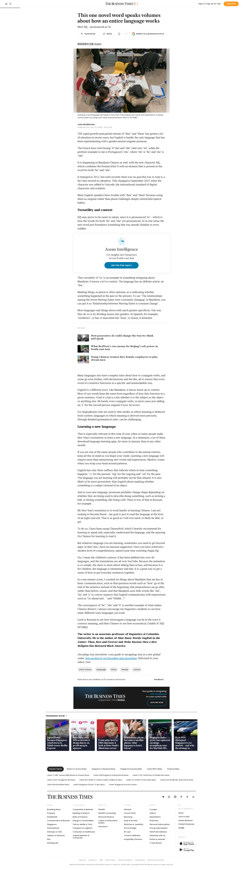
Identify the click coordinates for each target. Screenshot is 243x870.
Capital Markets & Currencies (81, 836)
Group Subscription (159, 828)
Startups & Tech (54, 832)
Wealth (101, 809)
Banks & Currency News (77, 769)
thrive (181, 813)
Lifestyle (127, 809)
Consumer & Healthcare (84, 832)
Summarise (90, 33)
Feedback (159, 679)
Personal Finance (106, 817)
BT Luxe (127, 832)
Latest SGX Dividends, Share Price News (176, 780)
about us (82, 860)
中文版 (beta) (156, 843)
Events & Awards (157, 839)
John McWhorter (86, 124)
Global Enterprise (186, 824)
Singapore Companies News (103, 769)
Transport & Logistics (82, 828)
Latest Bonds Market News (58, 784)
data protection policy (156, 860)
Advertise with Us (157, 835)
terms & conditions (125, 860)
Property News (173, 769)
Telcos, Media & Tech (82, 824)
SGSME (181, 828)
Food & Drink (130, 813)
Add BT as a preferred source (150, 33)
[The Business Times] (119, 3)
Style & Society (130, 820)
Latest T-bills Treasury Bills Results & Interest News (68, 775)
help (101, 860)
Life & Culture (85, 669)
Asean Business (185, 820)
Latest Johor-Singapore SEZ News (61, 780)
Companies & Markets (83, 809)
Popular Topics (55, 769)
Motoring (128, 817)
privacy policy (110, 860)
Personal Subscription (160, 824)
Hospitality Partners (133, 839)
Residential (52, 817)
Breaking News (54, 809)
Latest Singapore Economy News (123, 784)
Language (101, 669)
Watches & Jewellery (133, 824)
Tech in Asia (183, 816)
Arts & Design (130, 828)
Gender (125, 669)
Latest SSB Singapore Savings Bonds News (110, 775)
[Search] (10, 4)
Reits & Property (80, 817)
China (113, 669)
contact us (93, 860)
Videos (153, 813)
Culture (136, 669)
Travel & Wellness (132, 835)
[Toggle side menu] (6, 4)
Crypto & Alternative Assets (107, 821)
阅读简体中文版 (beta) (89, 43)
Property (51, 813)
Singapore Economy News (131, 769)
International (53, 828)
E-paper (153, 809)
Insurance (103, 826)
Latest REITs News (154, 769)
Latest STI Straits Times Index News (141, 780)
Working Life (52, 843)
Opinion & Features (56, 835)
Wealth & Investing (107, 813)
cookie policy (140, 860)
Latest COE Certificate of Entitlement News (151, 775)
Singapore (52, 824)
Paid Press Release (158, 832)
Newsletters (155, 817)
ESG (48, 839)
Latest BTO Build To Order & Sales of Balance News (100, 780)
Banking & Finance (81, 813)
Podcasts (154, 820)
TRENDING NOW (55, 715)
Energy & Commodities (83, 820)
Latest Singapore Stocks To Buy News (89, 784)
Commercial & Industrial (58, 820)
